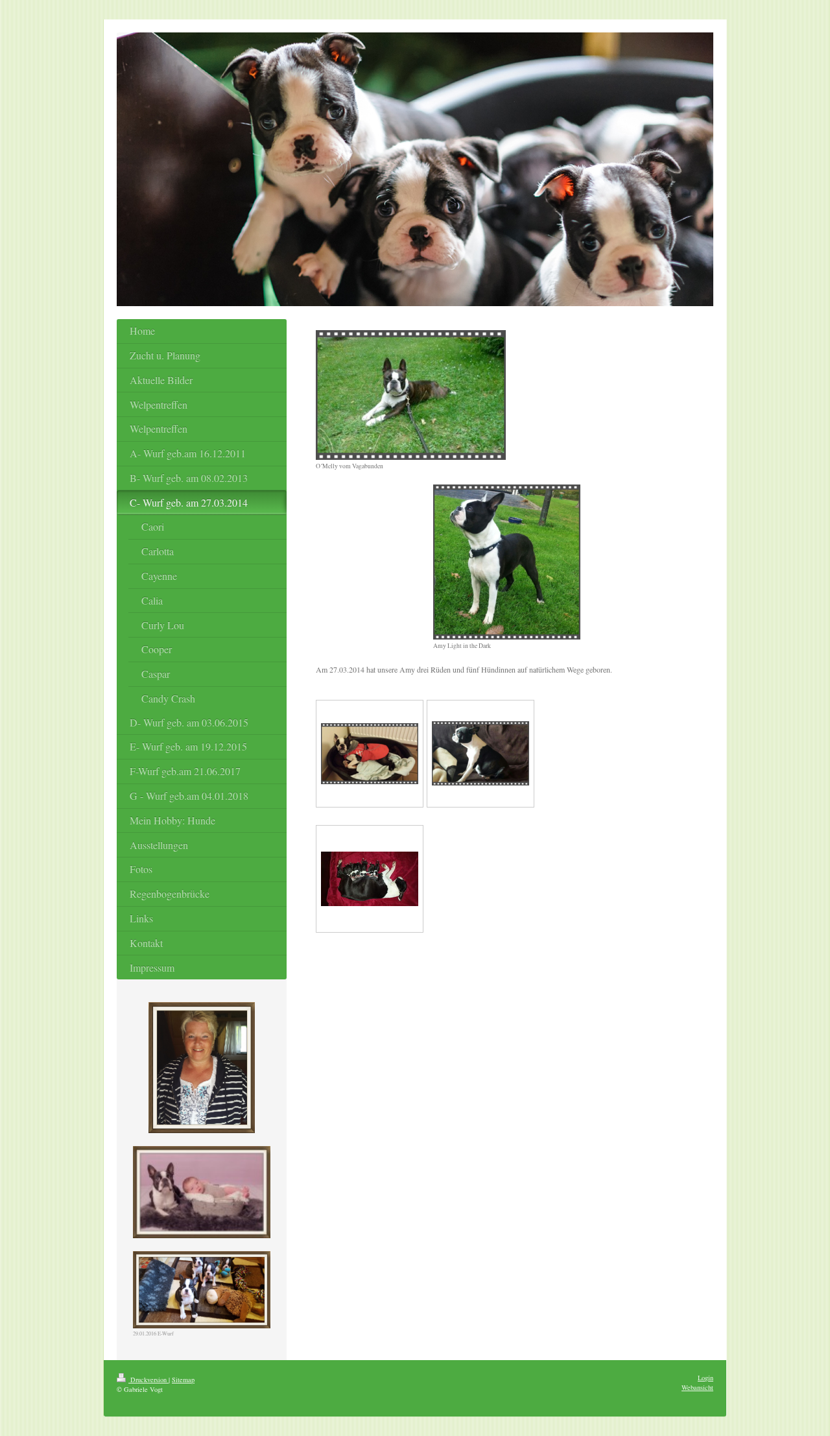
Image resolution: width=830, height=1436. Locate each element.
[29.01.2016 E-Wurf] (201, 1289)
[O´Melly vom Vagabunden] (411, 395)
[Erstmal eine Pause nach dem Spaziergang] (369, 753)
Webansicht (697, 1387)
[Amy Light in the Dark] (506, 562)
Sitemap (183, 1379)
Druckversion (148, 1379)
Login (705, 1377)
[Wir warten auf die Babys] (480, 753)
